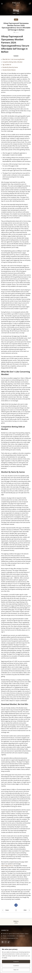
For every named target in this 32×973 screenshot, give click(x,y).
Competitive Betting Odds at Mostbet (12, 62)
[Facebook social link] (16, 905)
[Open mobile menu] (1, 3)
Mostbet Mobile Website (9, 70)
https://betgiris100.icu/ (7, 865)
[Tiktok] (8, 942)
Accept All (16, 961)
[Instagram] (5, 942)
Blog (18, 13)
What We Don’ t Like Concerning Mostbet (13, 59)
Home (14, 13)
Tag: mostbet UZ (6, 64)
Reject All (16, 969)
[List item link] (16, 936)
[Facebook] (2, 942)
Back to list (16, 910)
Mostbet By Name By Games (10, 67)
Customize (16, 965)
